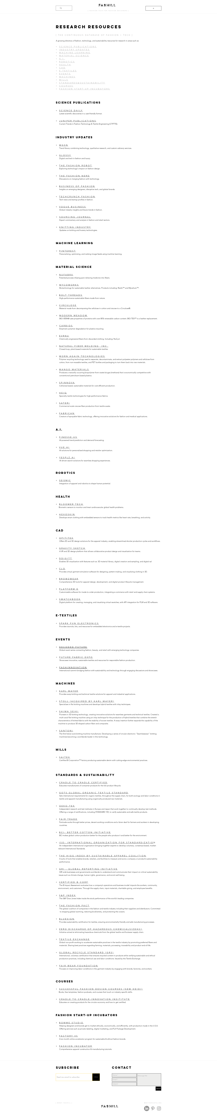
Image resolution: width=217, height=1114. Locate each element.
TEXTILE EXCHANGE (74, 939)
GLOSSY (65, 155)
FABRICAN (67, 413)
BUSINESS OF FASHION (77, 186)
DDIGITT (65, 558)
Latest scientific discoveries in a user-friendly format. (80, 113)
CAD (62, 68)
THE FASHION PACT (74, 905)
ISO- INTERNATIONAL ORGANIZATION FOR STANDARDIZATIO (106, 842)
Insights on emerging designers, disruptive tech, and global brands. (85, 189)
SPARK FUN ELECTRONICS (79, 623)
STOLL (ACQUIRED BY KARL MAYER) (86, 701)
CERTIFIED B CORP (73, 882)
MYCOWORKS (69, 285)
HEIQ (63, 393)
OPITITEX (66, 538)
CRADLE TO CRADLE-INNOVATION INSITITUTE (94, 999)
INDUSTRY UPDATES (74, 49)
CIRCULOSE (68, 305)
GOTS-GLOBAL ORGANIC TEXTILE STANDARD (93, 793)
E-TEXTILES (68, 71)
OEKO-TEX (67, 806)
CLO (62, 568)
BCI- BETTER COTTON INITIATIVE (85, 832)
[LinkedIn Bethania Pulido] (146, 1108)
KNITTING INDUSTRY (75, 227)
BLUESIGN (67, 919)
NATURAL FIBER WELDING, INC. (83, 346)
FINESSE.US (68, 437)
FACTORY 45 (68, 1036)
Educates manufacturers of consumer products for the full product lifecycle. (89, 785)
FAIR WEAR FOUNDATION (78, 966)
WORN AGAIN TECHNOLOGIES (82, 356)
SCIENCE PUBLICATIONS (78, 46)
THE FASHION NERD (74, 176)
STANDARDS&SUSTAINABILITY (82, 83)
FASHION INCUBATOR (75, 1046)
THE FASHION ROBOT (75, 165)
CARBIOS (66, 325)
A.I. (62, 58)
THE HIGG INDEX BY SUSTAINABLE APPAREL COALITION (102, 856)
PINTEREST (67, 251)
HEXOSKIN (67, 514)
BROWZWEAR (68, 579)
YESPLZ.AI (67, 457)
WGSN (63, 145)
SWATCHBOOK (70, 599)
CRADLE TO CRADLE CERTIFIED (83, 782)
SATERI (64, 403)
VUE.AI (64, 447)
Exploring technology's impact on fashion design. (79, 168)
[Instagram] (159, 1108)
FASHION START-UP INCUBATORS (84, 89)
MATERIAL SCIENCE (74, 55)
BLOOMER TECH (71, 504)
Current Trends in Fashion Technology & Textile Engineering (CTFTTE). (88, 124)
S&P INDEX (67, 895)
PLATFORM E (68, 589)
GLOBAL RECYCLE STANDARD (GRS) (86, 952)
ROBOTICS (67, 62)
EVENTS (65, 74)
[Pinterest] (152, 1108)
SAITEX (64, 757)
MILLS (63, 80)
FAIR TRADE (68, 819)
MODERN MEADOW (73, 315)
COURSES (66, 86)
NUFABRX (66, 275)
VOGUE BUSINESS (72, 207)
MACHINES (67, 77)
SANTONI (66, 730)
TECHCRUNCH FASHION (77, 196)
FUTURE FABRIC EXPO (76, 657)
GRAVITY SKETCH (72, 548)
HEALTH (65, 65)
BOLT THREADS (71, 295)
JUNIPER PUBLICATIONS (77, 121)
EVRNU (64, 336)
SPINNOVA (67, 382)
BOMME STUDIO (71, 1023)
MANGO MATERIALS (74, 369)
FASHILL (107, 5)
